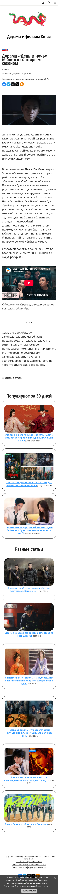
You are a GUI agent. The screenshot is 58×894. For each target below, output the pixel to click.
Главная (6, 73)
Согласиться (29, 891)
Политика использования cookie (29, 864)
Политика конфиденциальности (29, 867)
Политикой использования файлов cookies (27, 886)
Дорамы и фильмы (22, 73)
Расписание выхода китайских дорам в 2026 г (26, 79)
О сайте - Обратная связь (29, 861)
